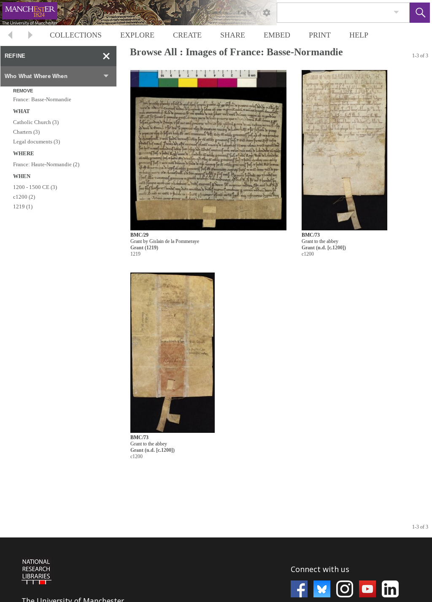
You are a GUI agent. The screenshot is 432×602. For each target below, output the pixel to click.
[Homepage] (159, 12)
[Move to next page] (30, 36)
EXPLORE (137, 35)
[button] (420, 13)
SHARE (232, 35)
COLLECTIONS (76, 35)
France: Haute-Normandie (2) (46, 164)
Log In (244, 13)
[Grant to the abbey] (344, 150)
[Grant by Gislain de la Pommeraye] (208, 150)
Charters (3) (26, 132)
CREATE (187, 35)
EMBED (277, 35)
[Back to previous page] (10, 36)
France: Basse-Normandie (42, 99)
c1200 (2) (24, 197)
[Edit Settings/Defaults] (266, 13)
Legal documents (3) (36, 141)
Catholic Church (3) (36, 122)
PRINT (320, 35)
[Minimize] (106, 56)
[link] (396, 12)
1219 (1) (22, 206)
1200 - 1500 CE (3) (35, 187)
